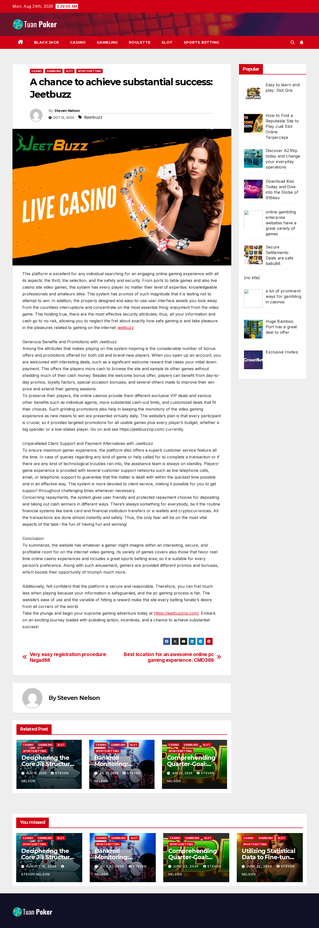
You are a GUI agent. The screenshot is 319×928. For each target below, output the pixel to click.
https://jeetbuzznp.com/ (176, 613)
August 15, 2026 (42, 866)
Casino (78, 42)
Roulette (140, 42)
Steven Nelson (67, 110)
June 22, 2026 (259, 866)
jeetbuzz (126, 327)
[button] (293, 42)
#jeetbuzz (93, 117)
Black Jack (46, 42)
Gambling (107, 42)
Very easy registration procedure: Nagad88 (68, 657)
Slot (167, 42)
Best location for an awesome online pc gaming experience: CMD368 (169, 657)
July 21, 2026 (112, 866)
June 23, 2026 (186, 866)
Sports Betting (201, 42)
